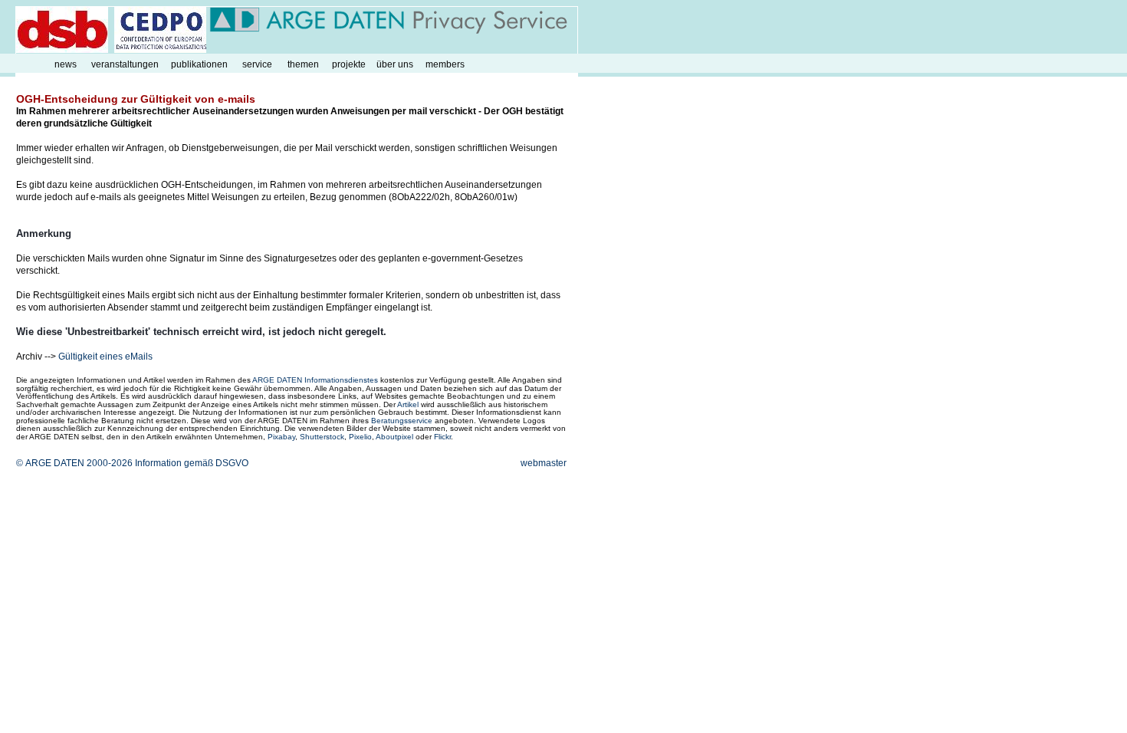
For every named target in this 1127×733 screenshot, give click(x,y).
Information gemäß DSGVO (191, 463)
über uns (394, 64)
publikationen (199, 64)
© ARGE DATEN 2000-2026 (74, 463)
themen (303, 64)
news (65, 64)
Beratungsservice (401, 420)
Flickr (442, 436)
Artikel (408, 404)
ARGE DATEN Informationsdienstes (315, 380)
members (445, 64)
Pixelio (360, 436)
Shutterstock (322, 436)
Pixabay (281, 436)
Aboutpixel (394, 436)
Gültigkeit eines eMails (105, 356)
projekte (349, 64)
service (257, 64)
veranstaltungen (125, 64)
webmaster (544, 463)
